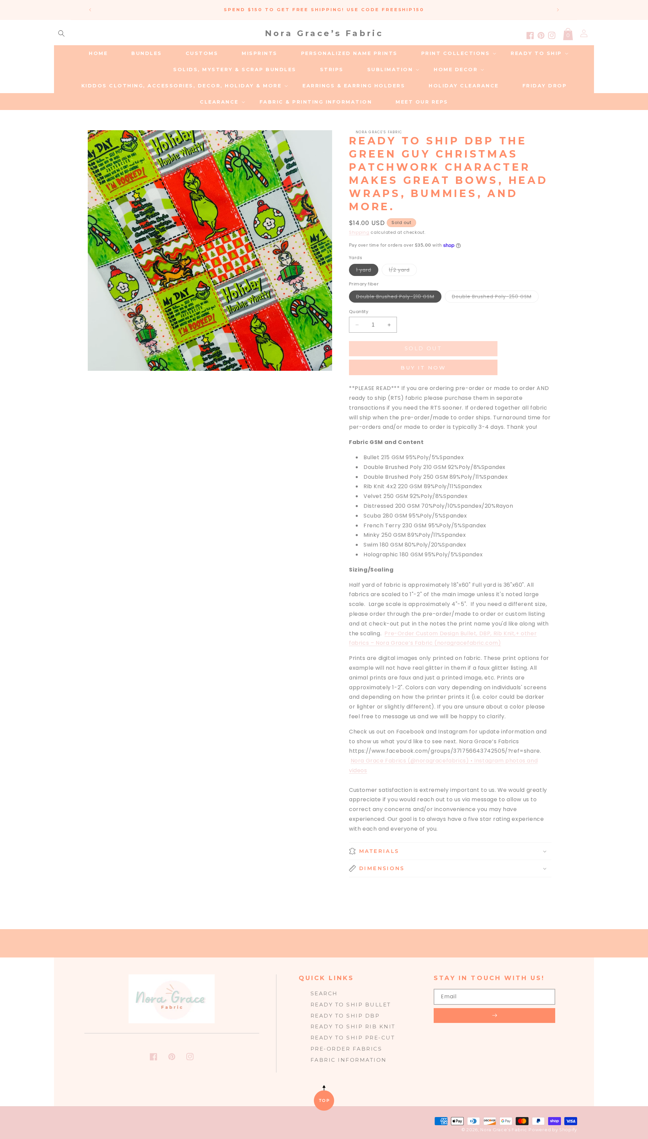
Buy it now (423, 367)
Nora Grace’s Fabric (503, 1129)
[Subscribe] (494, 1015)
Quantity (358, 311)
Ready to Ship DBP (345, 1015)
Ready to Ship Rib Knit (353, 1026)
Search (324, 993)
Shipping (359, 232)
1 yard (367, 271)
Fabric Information (348, 1060)
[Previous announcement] (90, 9)
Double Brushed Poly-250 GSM (495, 298)
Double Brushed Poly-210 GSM (398, 298)
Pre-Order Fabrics (346, 1049)
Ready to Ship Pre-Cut (352, 1037)
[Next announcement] (557, 9)
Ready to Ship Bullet (350, 1004)
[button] (61, 33)
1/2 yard (403, 271)
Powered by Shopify (553, 1129)
